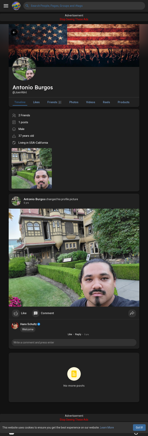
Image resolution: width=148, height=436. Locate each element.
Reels (106, 102)
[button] (84, 6)
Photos (73, 102)
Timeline (19, 102)
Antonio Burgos (34, 199)
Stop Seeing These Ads (74, 19)
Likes (36, 102)
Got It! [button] (139, 427)
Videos (90, 102)
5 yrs (26, 203)
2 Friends (24, 115)
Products (124, 102)
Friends (54, 102)
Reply (78, 334)
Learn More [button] (107, 427)
